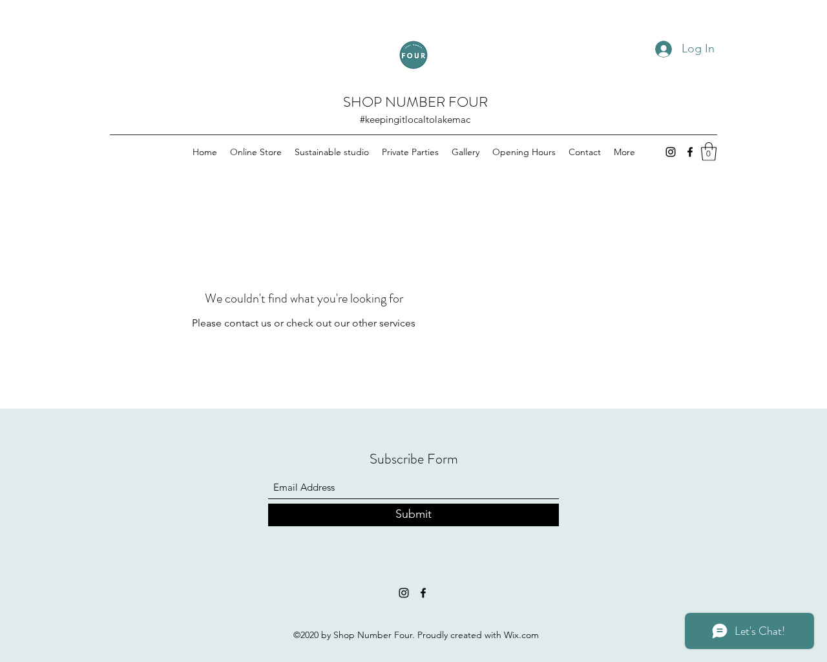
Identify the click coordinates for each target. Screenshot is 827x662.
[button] (709, 151)
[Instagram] (670, 151)
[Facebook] (690, 151)
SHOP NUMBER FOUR (415, 102)
